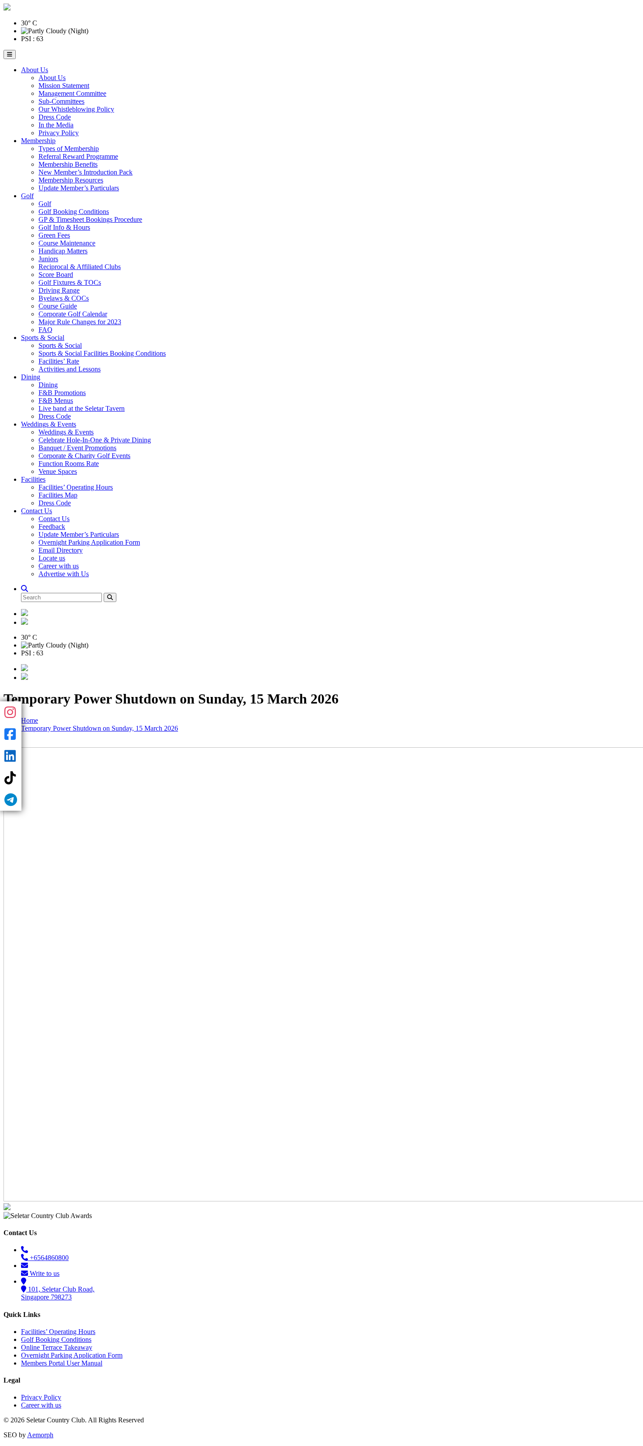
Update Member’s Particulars (78, 188)
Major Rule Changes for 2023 (79, 322)
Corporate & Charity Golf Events (84, 455)
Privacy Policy (58, 133)
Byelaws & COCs (63, 298)
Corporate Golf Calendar (72, 314)
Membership (38, 140)
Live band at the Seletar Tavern (81, 408)
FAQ (45, 329)
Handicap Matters (62, 251)
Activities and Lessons (69, 369)
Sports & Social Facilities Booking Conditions (102, 353)
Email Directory (60, 550)
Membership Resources (70, 180)
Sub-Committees (61, 101)
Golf (27, 196)
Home (29, 720)
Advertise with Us (63, 574)
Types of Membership (68, 148)
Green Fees (54, 235)
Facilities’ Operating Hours (75, 487)
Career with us (58, 566)
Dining (30, 377)
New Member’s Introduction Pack (85, 172)
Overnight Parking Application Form (89, 542)
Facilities (33, 479)
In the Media (55, 125)
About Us (34, 70)
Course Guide (57, 306)
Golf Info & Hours (64, 227)
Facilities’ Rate (58, 361)
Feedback (51, 526)
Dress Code (54, 117)
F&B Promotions (62, 392)
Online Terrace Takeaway (56, 1347)
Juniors (48, 259)
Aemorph (40, 1435)
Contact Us (36, 511)
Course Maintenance (66, 243)
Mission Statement (63, 85)
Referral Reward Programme (78, 156)
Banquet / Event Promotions (77, 448)
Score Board (55, 274)
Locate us (51, 558)
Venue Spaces (57, 471)
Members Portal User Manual (61, 1363)
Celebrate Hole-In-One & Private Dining (94, 440)
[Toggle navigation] (9, 54)
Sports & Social (42, 337)
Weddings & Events (48, 424)
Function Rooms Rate (68, 463)
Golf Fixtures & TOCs (69, 282)
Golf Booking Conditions (73, 211)
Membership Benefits (68, 164)
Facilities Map (57, 495)
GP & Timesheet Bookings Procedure (90, 219)
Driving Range (59, 290)
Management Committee (72, 93)
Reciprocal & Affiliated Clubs (79, 266)
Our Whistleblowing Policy (76, 109)
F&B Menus (55, 400)
